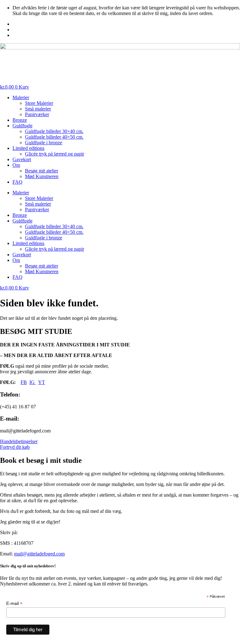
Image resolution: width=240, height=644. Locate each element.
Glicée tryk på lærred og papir (54, 153)
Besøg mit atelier (41, 170)
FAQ (17, 182)
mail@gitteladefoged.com (39, 553)
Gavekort (21, 159)
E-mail (14, 603)
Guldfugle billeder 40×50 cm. (54, 137)
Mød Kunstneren (41, 176)
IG (32, 382)
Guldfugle (22, 125)
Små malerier (38, 108)
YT (41, 382)
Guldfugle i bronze (43, 142)
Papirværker (37, 114)
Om (16, 165)
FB (24, 382)
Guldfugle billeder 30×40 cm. (54, 131)
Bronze (19, 120)
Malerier (20, 97)
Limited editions (28, 148)
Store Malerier (39, 103)
